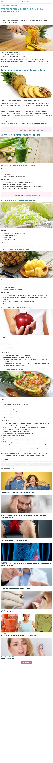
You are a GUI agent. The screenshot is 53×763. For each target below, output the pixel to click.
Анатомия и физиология (7, 656)
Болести (3, 514)
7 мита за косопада (8, 658)
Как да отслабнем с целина (31, 195)
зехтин (15, 235)
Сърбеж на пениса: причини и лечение (14, 540)
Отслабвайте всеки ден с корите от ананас (31, 129)
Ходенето (4, 123)
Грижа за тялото (5, 490)
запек (23, 64)
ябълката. (21, 365)
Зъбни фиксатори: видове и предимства (15, 588)
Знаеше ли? (4, 562)
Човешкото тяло (5, 539)
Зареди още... (26, 662)
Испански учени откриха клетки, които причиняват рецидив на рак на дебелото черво (26, 564)
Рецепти (3, 5)
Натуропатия (4, 633)
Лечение (3, 587)
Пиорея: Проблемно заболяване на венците (16, 612)
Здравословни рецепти (11, 5)
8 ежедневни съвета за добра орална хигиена (17, 492)
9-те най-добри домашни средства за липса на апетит (20, 635)
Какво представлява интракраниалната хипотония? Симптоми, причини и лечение (24, 516)
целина (10, 174)
